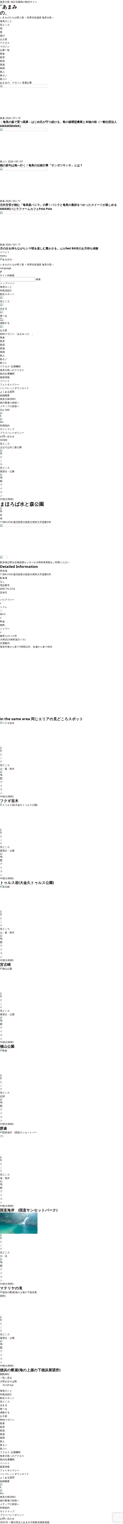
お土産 (3, 1416)
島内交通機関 (7, 1459)
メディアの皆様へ (9, 1504)
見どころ (5, 1401)
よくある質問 (7, 1477)
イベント (5, 1463)
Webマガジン (7, 1419)
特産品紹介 (6, 1394)
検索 (38, 279)
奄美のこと (6, 1390)
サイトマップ (7, 429)
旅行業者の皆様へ (9, 1500)
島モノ (3, 1445)
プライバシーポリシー (12, 432)
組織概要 (5, 1481)
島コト (3, 1448)
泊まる (3, 1405)
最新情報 (5, 1466)
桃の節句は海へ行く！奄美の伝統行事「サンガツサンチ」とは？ (41, 165)
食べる (3, 1408)
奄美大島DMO (8, 1497)
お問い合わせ (7, 436)
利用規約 (5, 425)
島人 (2, 1441)
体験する (5, 1412)
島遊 (2, 1434)
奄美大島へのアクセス (12, 1456)
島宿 (2, 1430)
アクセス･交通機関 (10, 1452)
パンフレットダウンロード (14, 1474)
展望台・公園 (7, 471)
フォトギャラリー (9, 1470)
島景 (2, 1427)
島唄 (2, 1437)
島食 (2, 1423)
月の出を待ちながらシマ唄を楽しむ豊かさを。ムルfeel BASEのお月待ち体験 (49, 248)
